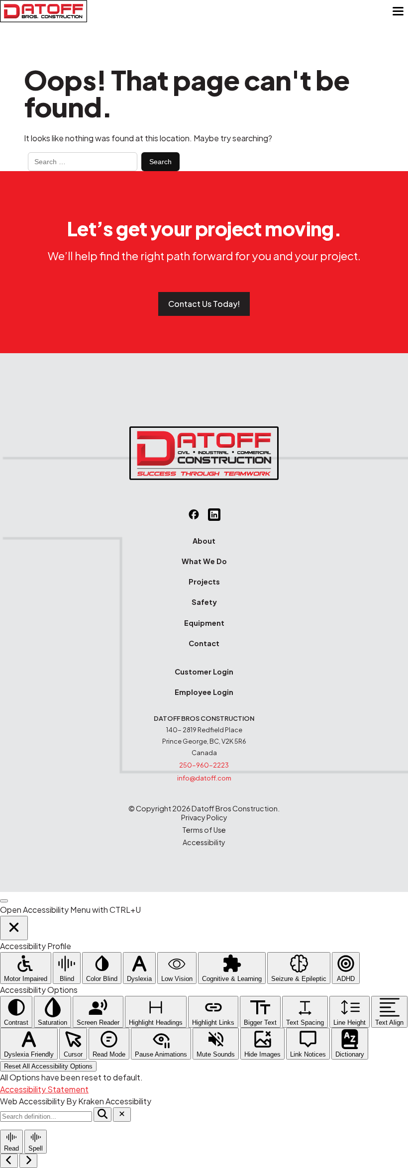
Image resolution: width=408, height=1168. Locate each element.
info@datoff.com (204, 778)
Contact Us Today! (204, 303)
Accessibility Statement (44, 1089)
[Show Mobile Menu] (398, 11)
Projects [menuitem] (204, 581)
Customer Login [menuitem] (204, 671)
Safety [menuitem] (204, 601)
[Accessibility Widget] (4, 900)
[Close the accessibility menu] (14, 928)
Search (160, 162)
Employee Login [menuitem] (204, 691)
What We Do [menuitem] (204, 561)
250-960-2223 (204, 765)
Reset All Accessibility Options (48, 1066)
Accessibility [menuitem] (204, 842)
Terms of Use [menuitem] (204, 830)
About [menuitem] (204, 540)
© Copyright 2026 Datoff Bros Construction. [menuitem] (204, 808)
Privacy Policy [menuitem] (204, 817)
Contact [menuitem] (204, 643)
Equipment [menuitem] (204, 622)
